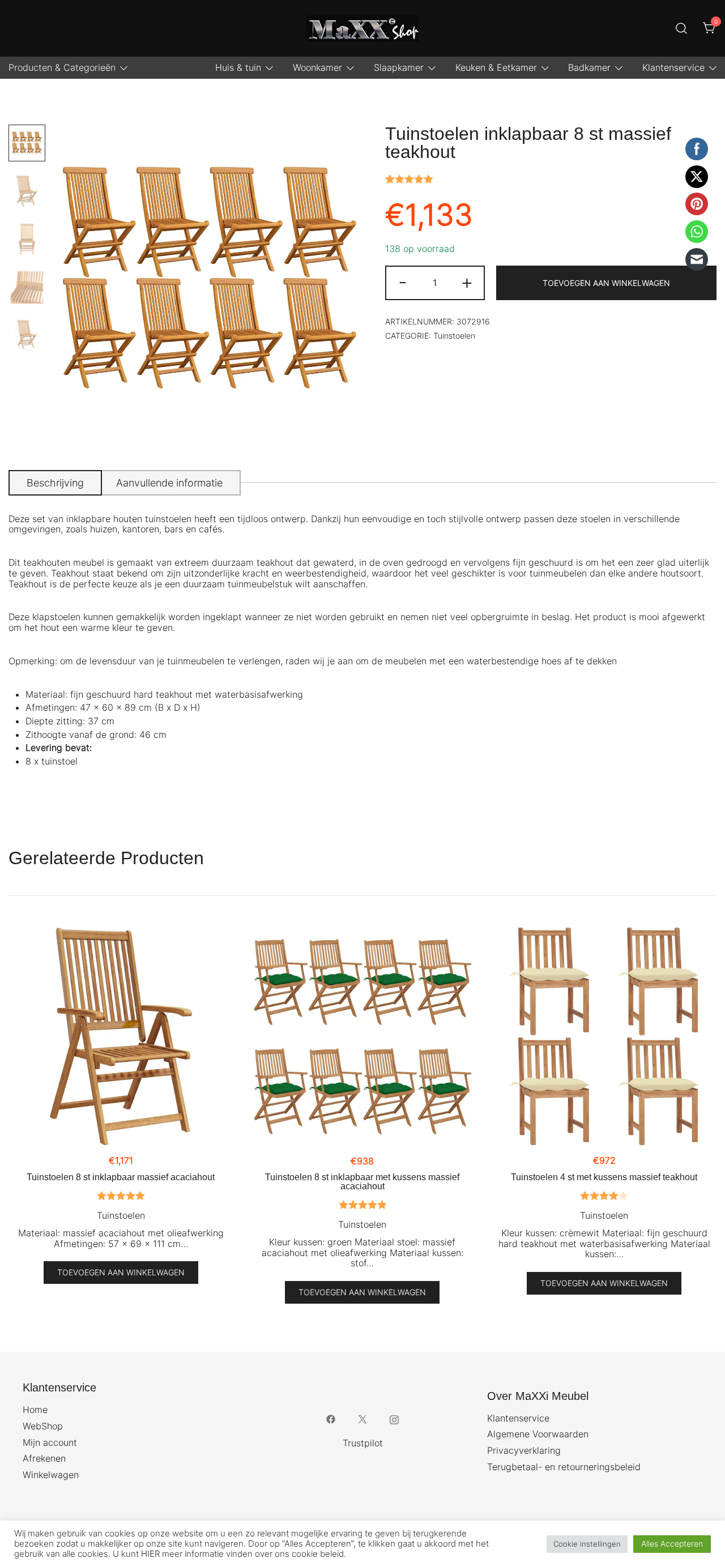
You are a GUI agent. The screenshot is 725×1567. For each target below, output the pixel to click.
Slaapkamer (399, 67)
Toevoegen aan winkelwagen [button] (121, 1272)
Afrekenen (44, 1458)
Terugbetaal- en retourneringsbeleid (564, 1466)
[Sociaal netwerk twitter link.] (362, 1418)
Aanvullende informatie (169, 483)
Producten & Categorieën (62, 67)
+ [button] (467, 282)
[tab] (55, 483)
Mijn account (50, 1442)
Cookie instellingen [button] (587, 1543)
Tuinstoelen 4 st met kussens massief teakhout (604, 1177)
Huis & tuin (238, 67)
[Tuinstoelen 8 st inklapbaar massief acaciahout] (120, 1036)
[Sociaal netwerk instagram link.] (394, 1418)
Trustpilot (363, 1443)
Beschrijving (55, 483)
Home (35, 1409)
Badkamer (589, 67)
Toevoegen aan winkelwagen (606, 283)
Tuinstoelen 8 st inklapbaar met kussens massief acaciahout (362, 1181)
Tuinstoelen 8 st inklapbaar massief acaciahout (121, 1177)
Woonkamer (317, 67)
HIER (150, 1554)
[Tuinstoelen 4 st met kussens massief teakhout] (604, 1036)
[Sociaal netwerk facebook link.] (330, 1418)
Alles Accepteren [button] (672, 1543)
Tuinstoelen (454, 335)
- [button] (402, 282)
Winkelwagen (51, 1474)
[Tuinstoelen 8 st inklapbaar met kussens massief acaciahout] (362, 1036)
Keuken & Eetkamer (496, 67)
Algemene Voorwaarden (537, 1434)
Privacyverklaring (524, 1450)
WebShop (43, 1426)
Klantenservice (673, 67)
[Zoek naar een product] (682, 29)
